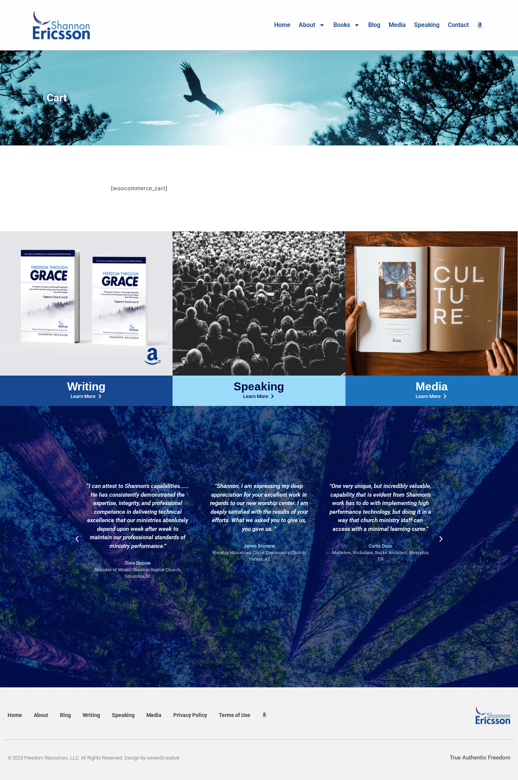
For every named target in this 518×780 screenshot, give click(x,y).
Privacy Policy (190, 715)
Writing (86, 386)
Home (282, 24)
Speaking (427, 24)
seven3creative (163, 758)
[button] (77, 539)
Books (341, 24)
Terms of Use (234, 715)
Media (397, 24)
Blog (374, 24)
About (307, 24)
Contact (458, 24)
